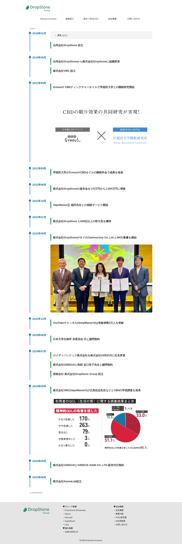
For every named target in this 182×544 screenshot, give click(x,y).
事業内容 (120, 513)
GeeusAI (68, 517)
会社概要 (112, 18)
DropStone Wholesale (75, 510)
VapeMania (70, 520)
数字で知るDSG (91, 18)
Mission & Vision (48, 18)
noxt (67, 524)
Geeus (68, 513)
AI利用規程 (120, 520)
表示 (64, 35)
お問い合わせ (133, 18)
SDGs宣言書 (121, 517)
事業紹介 (69, 18)
